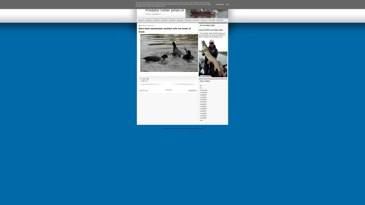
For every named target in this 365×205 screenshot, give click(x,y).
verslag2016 (188, 20)
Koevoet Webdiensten (197, 128)
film (201, 85)
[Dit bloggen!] (144, 79)
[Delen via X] (146, 79)
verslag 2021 (203, 92)
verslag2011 (149, 20)
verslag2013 (164, 20)
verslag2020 (220, 20)
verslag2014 (172, 20)
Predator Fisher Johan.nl (164, 10)
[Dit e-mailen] (142, 79)
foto (147, 81)
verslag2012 (157, 20)
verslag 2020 (203, 90)
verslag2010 (141, 20)
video (201, 120)
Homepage (168, 90)
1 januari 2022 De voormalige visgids (211, 30)
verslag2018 (204, 20)
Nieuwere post (143, 90)
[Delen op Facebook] (148, 79)
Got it (228, 4)
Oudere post (192, 90)
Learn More (220, 4)
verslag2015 (180, 20)
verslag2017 (196, 20)
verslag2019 (212, 20)
